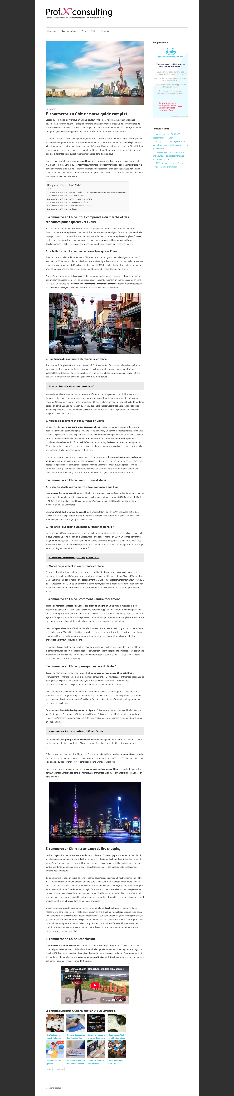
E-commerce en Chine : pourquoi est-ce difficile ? (69, 202)
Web (84, 31)
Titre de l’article (162, 159)
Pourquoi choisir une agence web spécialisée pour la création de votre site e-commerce (170, 145)
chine (49, 1069)
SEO (93, 31)
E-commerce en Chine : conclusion (63, 208)
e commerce (59, 1069)
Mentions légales (53, 1087)
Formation (105, 31)
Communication (69, 31)
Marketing (51, 31)
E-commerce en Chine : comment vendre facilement (70, 198)
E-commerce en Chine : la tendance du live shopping (70, 205)
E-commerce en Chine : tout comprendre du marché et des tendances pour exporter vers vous (87, 192)
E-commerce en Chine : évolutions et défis (66, 195)
